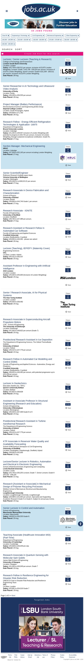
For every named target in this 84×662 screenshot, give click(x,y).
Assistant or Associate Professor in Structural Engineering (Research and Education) (25, 402)
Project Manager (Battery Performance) (22, 104)
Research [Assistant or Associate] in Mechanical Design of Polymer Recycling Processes (27, 485)
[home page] (41, 18)
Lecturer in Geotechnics (15, 383)
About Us (10, 660)
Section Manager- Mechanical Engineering (24, 146)
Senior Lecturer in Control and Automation (23, 508)
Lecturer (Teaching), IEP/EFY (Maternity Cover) (26, 248)
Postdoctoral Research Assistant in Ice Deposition (27, 339)
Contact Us (17, 660)
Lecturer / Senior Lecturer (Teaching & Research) (27, 59)
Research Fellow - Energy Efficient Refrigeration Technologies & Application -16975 (27, 123)
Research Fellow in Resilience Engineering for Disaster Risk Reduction (26, 576)
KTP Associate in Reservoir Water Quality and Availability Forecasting (26, 442)
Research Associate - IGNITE (17, 210)
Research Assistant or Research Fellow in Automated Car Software (23, 229)
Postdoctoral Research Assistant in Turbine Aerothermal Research (24, 422)
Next (13, 595)
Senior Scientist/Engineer (15, 173)
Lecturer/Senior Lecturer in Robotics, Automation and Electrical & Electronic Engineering (27, 463)
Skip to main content (8, 2)
